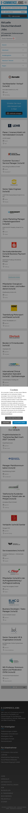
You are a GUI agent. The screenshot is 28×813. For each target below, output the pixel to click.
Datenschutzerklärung (6, 414)
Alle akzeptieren (19, 422)
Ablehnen (6, 422)
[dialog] (14, 406)
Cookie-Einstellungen (14, 418)
